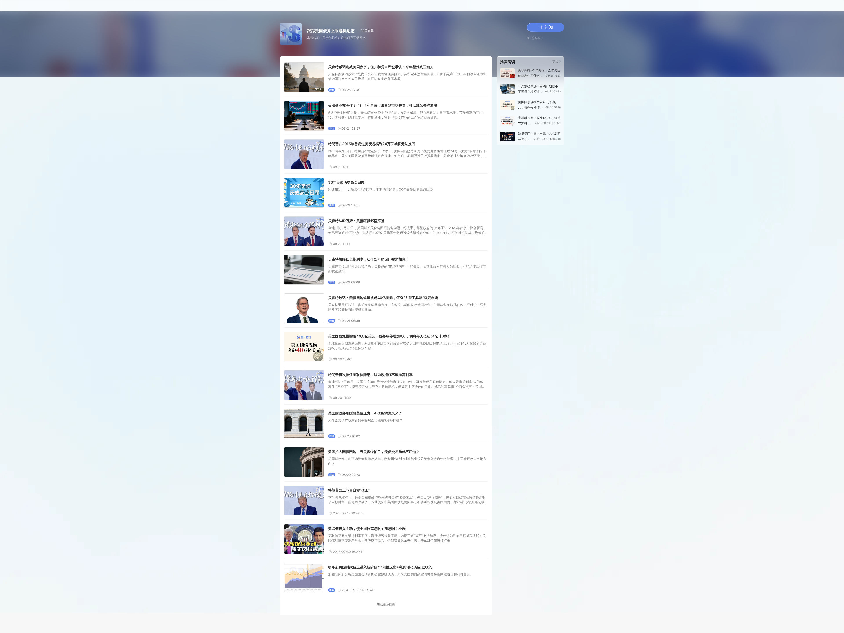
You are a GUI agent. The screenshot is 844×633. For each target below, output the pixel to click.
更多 (555, 62)
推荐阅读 (507, 62)
